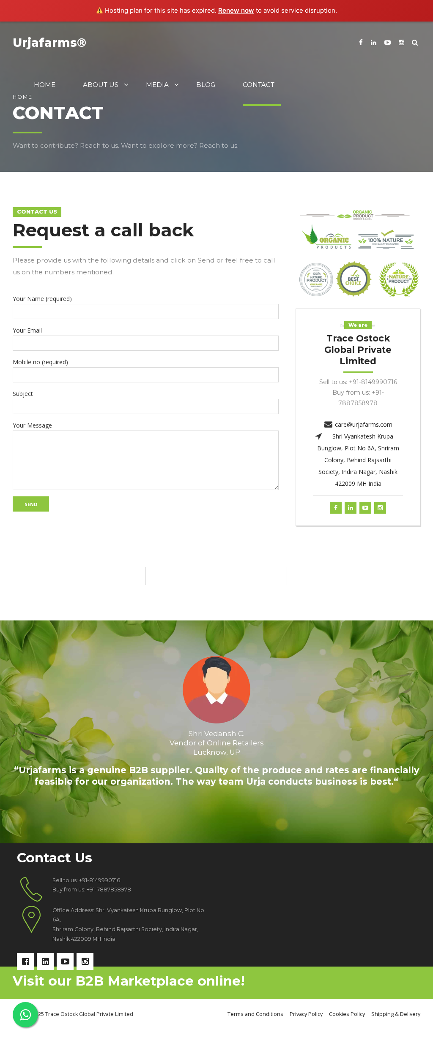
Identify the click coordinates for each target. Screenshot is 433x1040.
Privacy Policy (306, 1014)
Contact (258, 85)
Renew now (236, 10)
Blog (205, 85)
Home (44, 85)
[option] (216, 731)
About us (100, 85)
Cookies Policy (347, 1014)
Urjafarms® (49, 42)
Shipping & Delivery (395, 1014)
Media (157, 85)
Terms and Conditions (255, 1014)
